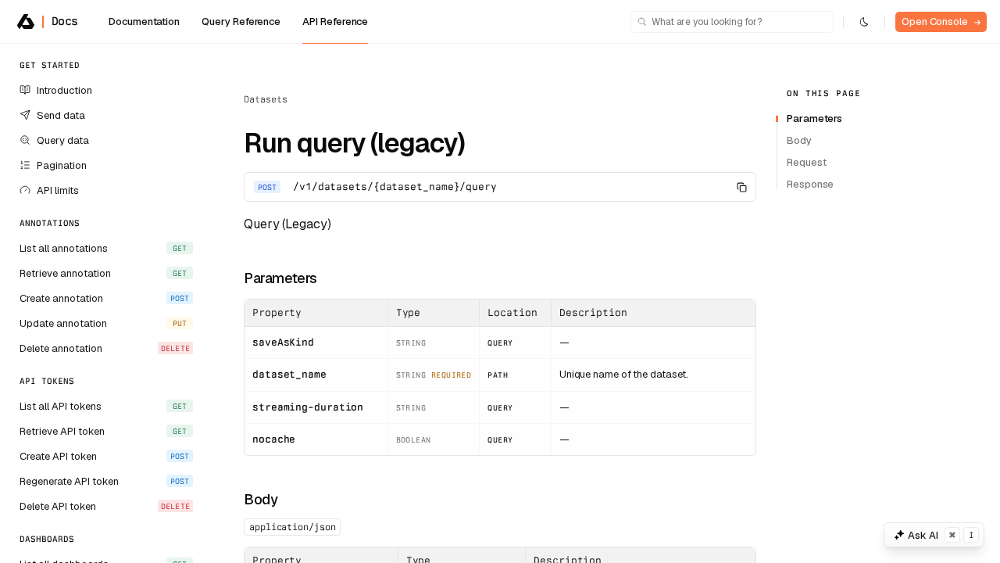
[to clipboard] (741, 187)
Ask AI (940, 535)
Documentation (144, 21)
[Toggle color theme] (864, 22)
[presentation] (106, 303)
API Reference (335, 21)
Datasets (265, 99)
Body (260, 499)
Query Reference (241, 21)
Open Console (941, 21)
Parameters (280, 278)
